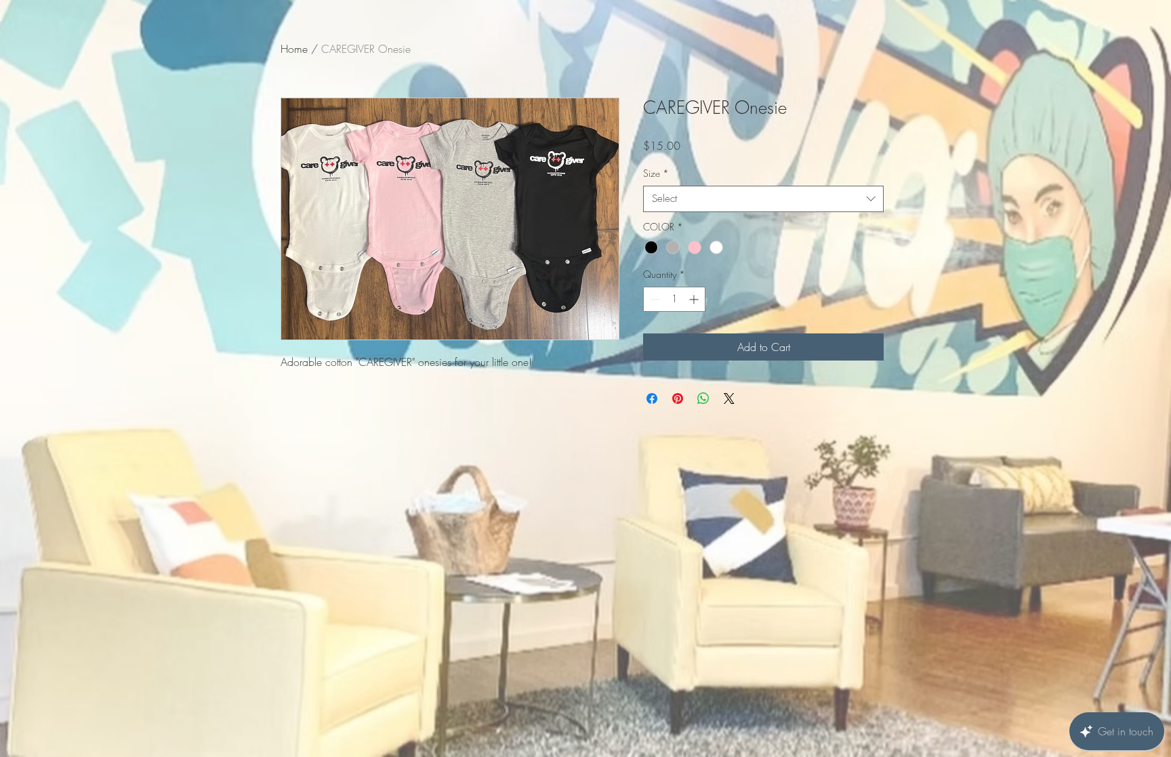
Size (656, 173)
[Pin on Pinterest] (678, 398)
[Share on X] (729, 398)
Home (294, 48)
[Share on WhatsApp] (703, 398)
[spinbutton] (674, 299)
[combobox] (763, 199)
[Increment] (694, 299)
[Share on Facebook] (652, 398)
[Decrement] (653, 299)
